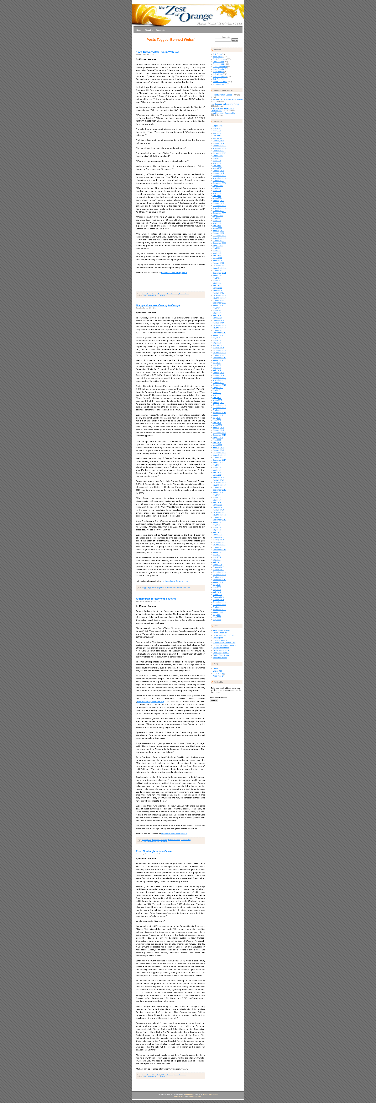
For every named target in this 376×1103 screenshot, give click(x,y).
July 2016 (216, 418)
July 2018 (216, 363)
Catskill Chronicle (220, 633)
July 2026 (216, 128)
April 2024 (217, 196)
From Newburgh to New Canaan (154, 851)
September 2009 (219, 610)
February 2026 (218, 141)
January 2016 (218, 430)
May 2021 (217, 283)
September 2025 (219, 153)
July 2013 (216, 495)
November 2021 (219, 268)
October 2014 (218, 458)
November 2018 (219, 353)
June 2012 (217, 527)
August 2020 (218, 305)
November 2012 (219, 515)
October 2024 (218, 181)
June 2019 (217, 340)
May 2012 (217, 530)
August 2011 (218, 552)
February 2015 (218, 448)
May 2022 (217, 253)
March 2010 (217, 595)
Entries (217, 671)
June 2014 (217, 467)
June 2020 (217, 310)
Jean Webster (218, 72)
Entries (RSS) (179, 1096)
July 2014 (216, 465)
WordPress (189, 1094)
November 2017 (219, 380)
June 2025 (217, 161)
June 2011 (217, 557)
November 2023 (219, 208)
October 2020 (218, 300)
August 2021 (218, 275)
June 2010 (217, 587)
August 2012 (218, 522)
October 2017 (218, 383)
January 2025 (218, 173)
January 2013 (218, 510)
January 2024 (218, 203)
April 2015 (217, 443)
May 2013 (217, 500)
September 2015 (219, 435)
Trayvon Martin (184, 294)
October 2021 (218, 270)
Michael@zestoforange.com (174, 833)
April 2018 (217, 370)
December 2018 (219, 350)
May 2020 (217, 313)
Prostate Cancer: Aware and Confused (228, 99)
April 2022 (217, 256)
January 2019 (218, 348)
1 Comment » (162, 295)
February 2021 (218, 290)
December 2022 (219, 236)
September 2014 (219, 460)
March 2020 (217, 318)
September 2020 (219, 303)
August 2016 (218, 415)
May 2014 (217, 470)
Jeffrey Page (218, 74)
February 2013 (218, 507)
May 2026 (217, 133)
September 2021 (219, 273)
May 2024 (217, 193)
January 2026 (218, 143)
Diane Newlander (158, 587)
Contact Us (160, 30)
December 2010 (219, 572)
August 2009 (218, 612)
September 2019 (219, 333)
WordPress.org (219, 676)
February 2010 (218, 597)
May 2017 (217, 395)
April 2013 (217, 502)
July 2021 (216, 278)
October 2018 (218, 355)
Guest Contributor (220, 67)
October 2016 (218, 410)
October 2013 (218, 487)
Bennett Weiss (146, 294)
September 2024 (219, 183)
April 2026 (217, 136)
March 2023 (217, 228)
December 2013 (219, 482)
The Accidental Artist (221, 650)
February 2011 (218, 567)
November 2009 (219, 605)
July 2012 (216, 525)
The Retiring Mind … (221, 653)
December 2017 (219, 378)
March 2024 (217, 198)
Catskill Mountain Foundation (224, 635)
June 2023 (217, 221)
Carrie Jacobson (219, 59)
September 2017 (219, 385)
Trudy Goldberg (186, 840)
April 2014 (217, 472)
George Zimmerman (159, 294)
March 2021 (217, 288)
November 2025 (219, 148)
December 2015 (219, 433)
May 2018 (217, 368)
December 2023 (219, 206)
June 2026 (217, 131)
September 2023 (219, 213)
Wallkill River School (221, 655)
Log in (215, 668)
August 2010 (218, 582)
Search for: (226, 37)
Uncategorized (218, 84)
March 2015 (217, 445)
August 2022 (218, 246)
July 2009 (216, 615)
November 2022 (219, 238)
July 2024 (216, 188)
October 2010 (218, 577)
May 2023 (217, 223)
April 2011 (217, 562)
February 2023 (218, 231)
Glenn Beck (156, 1075)
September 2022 (219, 243)
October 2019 (218, 330)
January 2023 (218, 233)
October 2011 (218, 547)
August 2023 (218, 216)
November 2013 (219, 485)
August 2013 (218, 492)
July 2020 (216, 308)
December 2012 (219, 512)
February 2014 (218, 477)
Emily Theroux (218, 62)
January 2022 (218, 263)
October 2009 (218, 607)
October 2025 (218, 151)
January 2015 (218, 450)
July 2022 (216, 248)
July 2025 (216, 158)
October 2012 (218, 517)
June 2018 (217, 365)
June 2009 (217, 617)
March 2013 (217, 505)
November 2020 (219, 298)
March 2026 (217, 138)
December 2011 (219, 542)
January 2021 (218, 293)
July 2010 (216, 585)
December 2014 (219, 453)
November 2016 (219, 408)
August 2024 (218, 186)
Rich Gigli (216, 79)
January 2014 (218, 480)
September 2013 (219, 490)
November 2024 (219, 178)
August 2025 (218, 156)
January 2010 (218, 600)
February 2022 (218, 261)
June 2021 (217, 280)
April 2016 (217, 423)
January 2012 (218, 540)
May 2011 (216, 560)
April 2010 (217, 592)
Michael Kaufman (172, 294)
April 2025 (217, 166)
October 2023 (218, 211)
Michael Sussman (180, 1075)
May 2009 (217, 620)
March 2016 (217, 425)
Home (138, 30)
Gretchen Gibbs (219, 64)
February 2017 (218, 403)
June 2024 (217, 191)
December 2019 (219, 325)
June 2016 (217, 420)
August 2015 (218, 438)
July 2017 (216, 390)
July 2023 (216, 218)
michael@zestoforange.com (174, 272)
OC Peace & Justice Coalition (224, 645)
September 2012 (219, 520)
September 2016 (219, 413)
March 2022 (217, 258)
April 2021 (217, 285)
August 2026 (218, 126)
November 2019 (219, 328)
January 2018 (218, 375)
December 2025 (219, 146)
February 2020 (218, 320)
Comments (219, 673)
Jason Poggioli (219, 69)
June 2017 (217, 393)
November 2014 (219, 455)
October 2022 (218, 241)
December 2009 (219, 602)
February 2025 (218, 171)
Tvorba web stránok (210, 1094)
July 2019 (216, 338)
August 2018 (218, 360)
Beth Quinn (217, 54)
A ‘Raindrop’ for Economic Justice (156, 598)
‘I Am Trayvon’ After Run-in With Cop (157, 51)
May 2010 (217, 590)
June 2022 (217, 251)
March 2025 (217, 168)
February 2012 (218, 537)
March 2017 (217, 400)
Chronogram (218, 638)
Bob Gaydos (218, 57)
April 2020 (217, 315)
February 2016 (218, 428)
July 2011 (216, 555)
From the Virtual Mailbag (222, 95)
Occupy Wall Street (183, 587)
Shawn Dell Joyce (220, 82)
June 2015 (217, 440)
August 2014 (218, 463)
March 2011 (217, 565)
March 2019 (217, 345)
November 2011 (219, 545)
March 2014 (217, 475)
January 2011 (218, 570)
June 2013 (217, 497)
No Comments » (162, 841)
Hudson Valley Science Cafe (224, 643)
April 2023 (217, 226)
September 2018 (219, 358)
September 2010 (219, 580)
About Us (149, 30)
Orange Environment (221, 648)
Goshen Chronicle (220, 640)
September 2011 (219, 550)
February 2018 (218, 373)
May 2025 (217, 163)
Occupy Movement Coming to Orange (158, 305)
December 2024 (219, 176)
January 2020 (218, 323)
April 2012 (217, 532)
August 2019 (218, 335)
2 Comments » (162, 589)
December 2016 (219, 405)
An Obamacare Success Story (224, 113)
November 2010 (219, 575)
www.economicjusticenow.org (150, 701)
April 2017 (217, 398)
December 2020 (219, 295)
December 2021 (219, 265)
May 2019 (217, 343)
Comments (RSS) (194, 1096)
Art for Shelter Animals (221, 630)
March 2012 (217, 535)
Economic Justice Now (159, 840)
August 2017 (218, 388)
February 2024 (218, 201)
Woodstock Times (220, 658)
